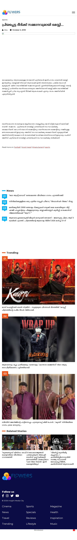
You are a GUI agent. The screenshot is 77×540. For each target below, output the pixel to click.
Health (54, 512)
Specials (31, 512)
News (10, 190)
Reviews (31, 518)
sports (47, 147)
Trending (12, 252)
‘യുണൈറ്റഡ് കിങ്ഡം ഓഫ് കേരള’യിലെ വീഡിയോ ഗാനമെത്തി (14, 455)
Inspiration (56, 518)
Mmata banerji (38, 147)
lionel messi (26, 147)
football (17, 147)
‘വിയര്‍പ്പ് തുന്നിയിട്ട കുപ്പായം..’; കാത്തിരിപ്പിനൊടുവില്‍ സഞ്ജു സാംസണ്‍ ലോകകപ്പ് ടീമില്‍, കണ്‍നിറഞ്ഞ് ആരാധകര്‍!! (62, 458)
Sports (4, 20)
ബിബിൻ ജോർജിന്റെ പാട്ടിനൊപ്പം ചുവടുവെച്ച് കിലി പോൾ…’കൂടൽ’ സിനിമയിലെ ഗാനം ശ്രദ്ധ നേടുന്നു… (37, 423)
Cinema (6, 506)
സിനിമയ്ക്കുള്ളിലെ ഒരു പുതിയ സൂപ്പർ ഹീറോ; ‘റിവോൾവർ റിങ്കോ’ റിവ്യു (41, 201)
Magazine (56, 506)
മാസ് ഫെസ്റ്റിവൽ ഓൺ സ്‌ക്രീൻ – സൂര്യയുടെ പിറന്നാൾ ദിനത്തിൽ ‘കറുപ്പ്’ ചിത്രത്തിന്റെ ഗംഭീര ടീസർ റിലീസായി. (34, 308)
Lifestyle (31, 523)
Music (53, 523)
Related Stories (17, 431)
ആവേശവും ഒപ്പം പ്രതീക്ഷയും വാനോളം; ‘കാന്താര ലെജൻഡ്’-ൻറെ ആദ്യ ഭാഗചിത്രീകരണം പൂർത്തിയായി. (34, 366)
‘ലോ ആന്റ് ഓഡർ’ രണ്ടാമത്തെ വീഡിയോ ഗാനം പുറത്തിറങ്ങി (36, 195)
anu (6, 30)
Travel (5, 518)
